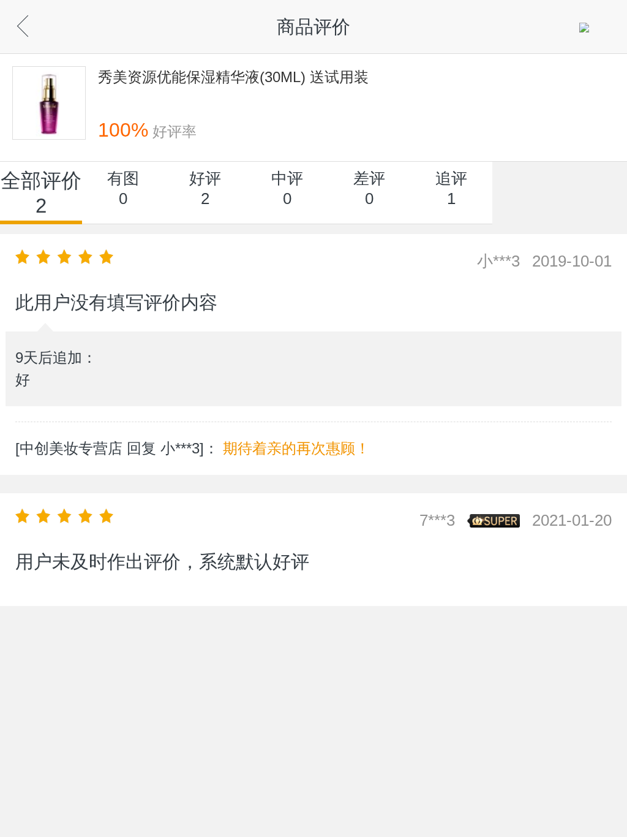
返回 (43, 23)
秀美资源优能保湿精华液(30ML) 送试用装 (233, 77)
